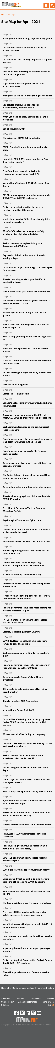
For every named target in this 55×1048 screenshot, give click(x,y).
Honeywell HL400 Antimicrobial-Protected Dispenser (24, 835)
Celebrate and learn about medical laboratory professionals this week (26, 531)
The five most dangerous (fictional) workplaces (27, 903)
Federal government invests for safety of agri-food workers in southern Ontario (27, 666)
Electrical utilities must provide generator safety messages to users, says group (24, 913)
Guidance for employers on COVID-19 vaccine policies (25, 350)
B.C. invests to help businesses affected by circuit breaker (25, 690)
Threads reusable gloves (15, 384)
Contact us (36, 998)
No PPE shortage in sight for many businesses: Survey (27, 374)
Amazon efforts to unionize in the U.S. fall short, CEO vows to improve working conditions (27, 416)
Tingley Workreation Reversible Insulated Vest (27, 824)
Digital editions (19, 988)
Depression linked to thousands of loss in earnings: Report (24, 256)
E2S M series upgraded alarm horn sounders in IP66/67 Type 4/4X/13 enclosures (26, 196)
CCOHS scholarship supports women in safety (26, 869)
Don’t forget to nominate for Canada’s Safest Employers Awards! (26, 781)
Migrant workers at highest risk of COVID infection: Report (24, 85)
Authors (30, 988)
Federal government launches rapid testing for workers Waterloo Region (27, 609)
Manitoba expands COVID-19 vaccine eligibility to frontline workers (27, 220)
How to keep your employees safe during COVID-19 (27, 338)
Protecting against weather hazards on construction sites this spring (23, 208)
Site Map (11, 15)
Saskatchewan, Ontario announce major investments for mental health (23, 757)
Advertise (5, 998)
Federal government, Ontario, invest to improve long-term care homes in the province (27, 440)
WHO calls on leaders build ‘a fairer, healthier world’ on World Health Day (26, 814)
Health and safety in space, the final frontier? (26, 541)
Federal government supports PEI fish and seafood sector (24, 452)
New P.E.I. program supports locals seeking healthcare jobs (25, 859)
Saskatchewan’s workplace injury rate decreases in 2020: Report (22, 244)
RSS (50, 1005)
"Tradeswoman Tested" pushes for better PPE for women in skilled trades (26, 597)
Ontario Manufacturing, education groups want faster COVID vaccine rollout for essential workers (27, 722)
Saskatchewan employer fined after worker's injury (26, 654)
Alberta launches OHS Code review (20, 701)
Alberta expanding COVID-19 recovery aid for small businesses (26, 552)
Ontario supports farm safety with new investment (23, 678)
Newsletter (6, 988)
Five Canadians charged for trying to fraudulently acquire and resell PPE (21, 172)
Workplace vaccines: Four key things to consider (27, 95)
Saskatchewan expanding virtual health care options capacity (26, 326)
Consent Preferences (27, 1002)
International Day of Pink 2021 (18, 710)
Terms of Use (48, 1002)
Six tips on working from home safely (22, 574)
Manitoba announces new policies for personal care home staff (27, 362)
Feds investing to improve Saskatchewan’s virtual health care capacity (25, 847)
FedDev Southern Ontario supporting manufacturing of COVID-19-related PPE (23, 564)
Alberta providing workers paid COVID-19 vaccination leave (24, 280)
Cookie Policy (7, 1002)
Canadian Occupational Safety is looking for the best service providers (27, 745)
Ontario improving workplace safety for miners (27, 487)
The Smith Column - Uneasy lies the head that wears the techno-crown (26, 476)
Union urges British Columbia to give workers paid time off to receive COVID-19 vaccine (26, 880)
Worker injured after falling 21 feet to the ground (24, 314)
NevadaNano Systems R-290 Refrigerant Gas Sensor (26, 184)
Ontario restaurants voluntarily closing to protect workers (24, 49)
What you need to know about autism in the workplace (25, 118)
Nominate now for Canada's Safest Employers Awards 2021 (26, 585)
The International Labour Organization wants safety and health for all (26, 302)
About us (20, 998)
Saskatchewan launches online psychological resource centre (26, 428)
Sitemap (5, 1005)
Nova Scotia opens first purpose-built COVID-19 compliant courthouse (27, 925)
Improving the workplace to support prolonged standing (27, 949)
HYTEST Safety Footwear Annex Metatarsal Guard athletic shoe (25, 621)
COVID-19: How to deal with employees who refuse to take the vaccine (25, 642)
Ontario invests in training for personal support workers (27, 61)
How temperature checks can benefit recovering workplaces (27, 937)
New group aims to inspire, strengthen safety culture (26, 892)
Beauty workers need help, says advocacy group (27, 38)
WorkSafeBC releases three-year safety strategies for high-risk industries (23, 232)
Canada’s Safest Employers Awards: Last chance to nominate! (27, 404)
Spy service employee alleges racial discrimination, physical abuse (21, 106)
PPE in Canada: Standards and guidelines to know (25, 148)
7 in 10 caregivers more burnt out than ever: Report (25, 769)
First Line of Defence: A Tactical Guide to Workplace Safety (24, 509)
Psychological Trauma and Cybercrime (22, 520)
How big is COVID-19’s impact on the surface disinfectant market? (25, 160)
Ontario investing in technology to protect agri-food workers (27, 269)
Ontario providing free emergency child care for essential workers (27, 464)
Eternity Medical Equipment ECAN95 (21, 631)
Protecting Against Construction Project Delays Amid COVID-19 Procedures (27, 961)
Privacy (50, 998)
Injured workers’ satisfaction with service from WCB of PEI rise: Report (27, 802)
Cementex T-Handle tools (16, 393)
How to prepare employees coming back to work (27, 791)
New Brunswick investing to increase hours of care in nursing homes (26, 73)
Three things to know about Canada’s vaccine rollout (26, 973)
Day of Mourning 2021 (14, 129)
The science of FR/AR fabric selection (22, 138)
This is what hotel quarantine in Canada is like (26, 291)
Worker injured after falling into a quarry (24, 734)
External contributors (44, 988)
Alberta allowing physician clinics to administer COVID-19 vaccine (27, 497)
